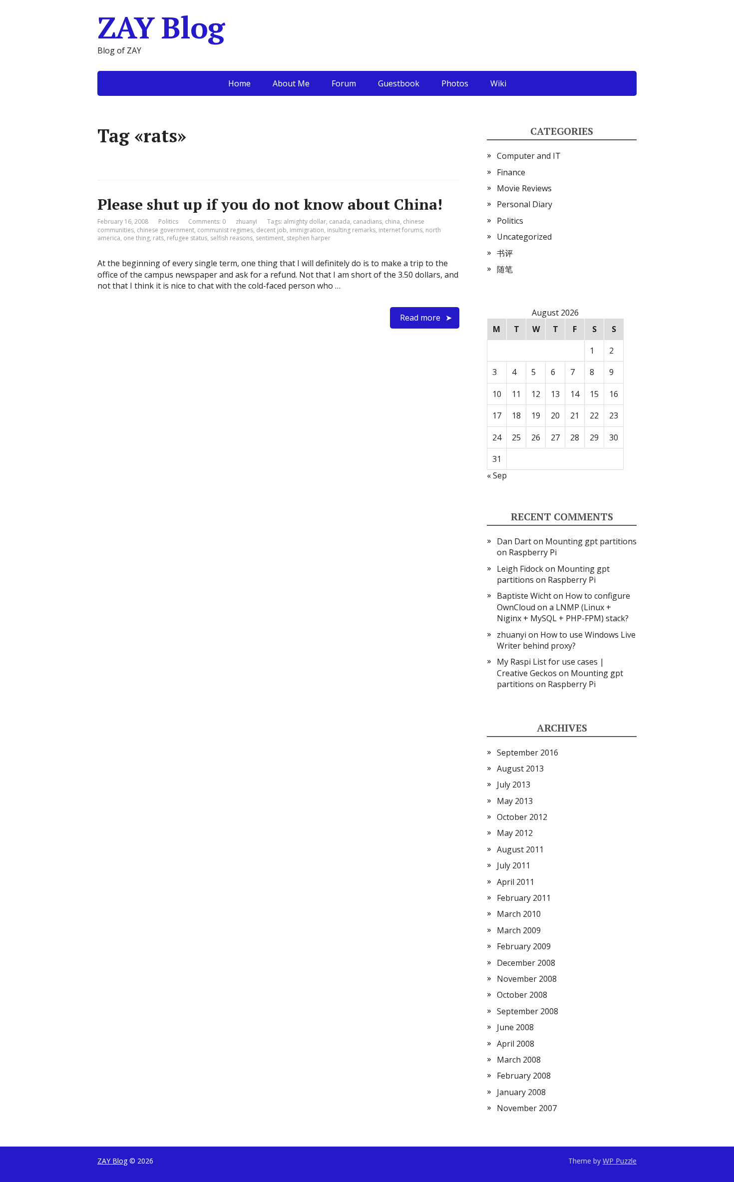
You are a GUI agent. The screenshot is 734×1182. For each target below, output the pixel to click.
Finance (511, 172)
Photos (454, 83)
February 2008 (524, 1075)
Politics (168, 221)
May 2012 (515, 832)
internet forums (400, 230)
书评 (505, 253)
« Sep (497, 475)
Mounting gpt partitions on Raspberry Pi (553, 574)
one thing (136, 238)
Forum (344, 83)
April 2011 (515, 881)
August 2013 (520, 768)
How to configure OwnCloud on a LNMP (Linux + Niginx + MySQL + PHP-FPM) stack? (563, 607)
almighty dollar (305, 221)
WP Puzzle (620, 1161)
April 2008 (515, 1043)
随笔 (505, 269)
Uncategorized (524, 236)
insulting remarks (351, 230)
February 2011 (524, 897)
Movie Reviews (524, 188)
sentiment (270, 238)
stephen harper (309, 238)
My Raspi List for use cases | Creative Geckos (550, 667)
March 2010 (519, 913)
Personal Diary (524, 204)
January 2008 (521, 1092)
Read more (420, 317)
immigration (307, 230)
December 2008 (526, 962)
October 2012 (522, 816)
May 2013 (515, 800)
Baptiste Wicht (524, 595)
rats (158, 238)
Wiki (498, 83)
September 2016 (527, 752)
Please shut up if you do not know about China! (269, 204)
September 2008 (527, 1011)
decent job (271, 230)
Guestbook (398, 83)
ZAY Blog (160, 27)
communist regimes (225, 230)
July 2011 (513, 865)
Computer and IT (529, 155)
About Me (291, 83)
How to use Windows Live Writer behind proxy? (566, 640)
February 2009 (524, 946)
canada (339, 221)
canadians (367, 221)
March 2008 (519, 1059)
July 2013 (513, 784)
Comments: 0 (207, 221)
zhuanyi (511, 634)
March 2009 (519, 930)
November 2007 (527, 1108)
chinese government (165, 230)
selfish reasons (231, 238)
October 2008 (522, 994)
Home (239, 83)
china (392, 221)
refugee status (187, 238)
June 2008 (515, 1027)
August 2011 (520, 849)
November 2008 (527, 978)
